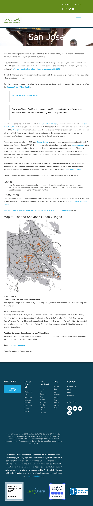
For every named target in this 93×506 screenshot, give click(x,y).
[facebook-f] (62, 9)
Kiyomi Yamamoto (18, 345)
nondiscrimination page (35, 476)
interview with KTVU (73, 169)
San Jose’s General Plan (48, 124)
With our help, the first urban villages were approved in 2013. (36, 69)
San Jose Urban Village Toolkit (18, 87)
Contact (77, 4)
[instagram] (66, 9)
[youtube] (73, 9)
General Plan (17, 130)
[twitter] (70, 9)
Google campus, (78, 145)
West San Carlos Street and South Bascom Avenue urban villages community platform (37, 210)
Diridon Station (42, 142)
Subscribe (65, 4)
